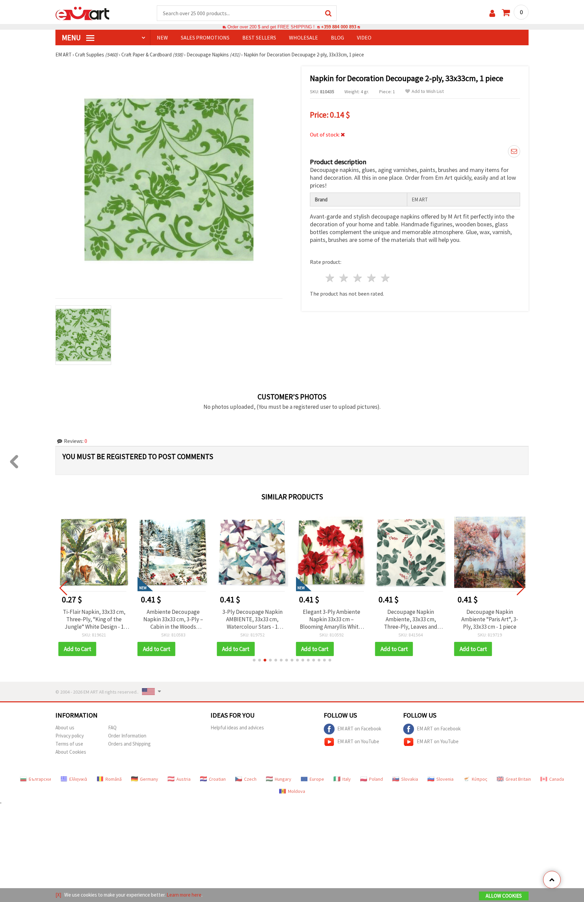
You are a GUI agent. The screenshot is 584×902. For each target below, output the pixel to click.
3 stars (358, 278)
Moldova (296, 791)
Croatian (217, 779)
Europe (317, 779)
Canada (556, 779)
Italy (346, 779)
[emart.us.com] (82, 13)
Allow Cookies (504, 896)
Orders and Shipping (129, 744)
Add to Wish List (428, 91)
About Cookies (70, 752)
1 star (330, 278)
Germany (149, 779)
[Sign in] (492, 13)
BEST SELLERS (259, 37)
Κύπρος (479, 779)
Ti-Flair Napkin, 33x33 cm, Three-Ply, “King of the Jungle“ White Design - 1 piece (94, 619)
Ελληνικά (78, 779)
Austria (183, 779)
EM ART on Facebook (359, 728)
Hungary (283, 779)
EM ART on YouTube (358, 741)
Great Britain (518, 779)
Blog (337, 37)
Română (113, 779)
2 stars (344, 278)
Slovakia (409, 779)
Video (364, 37)
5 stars (385, 278)
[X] (58, 895)
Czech (250, 779)
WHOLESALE (303, 37)
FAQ (112, 727)
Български (40, 779)
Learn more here (184, 895)
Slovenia (445, 779)
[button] (254, 660)
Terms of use (69, 744)
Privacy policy (69, 735)
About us (64, 727)
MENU (72, 37)
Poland (376, 779)
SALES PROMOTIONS (205, 37)
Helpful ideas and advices (237, 727)
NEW (162, 37)
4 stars (372, 278)
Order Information (127, 735)
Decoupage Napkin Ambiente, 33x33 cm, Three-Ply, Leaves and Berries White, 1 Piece (410, 619)
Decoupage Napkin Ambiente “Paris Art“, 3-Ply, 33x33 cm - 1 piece (489, 619)
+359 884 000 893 (338, 26)
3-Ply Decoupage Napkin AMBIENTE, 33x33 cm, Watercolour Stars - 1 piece (252, 619)
